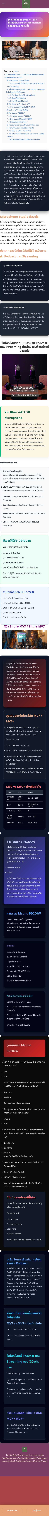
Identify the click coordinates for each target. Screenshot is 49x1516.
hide (16, 71)
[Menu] (3, 4)
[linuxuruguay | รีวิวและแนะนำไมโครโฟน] (25, 4)
